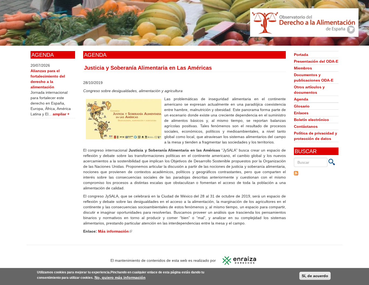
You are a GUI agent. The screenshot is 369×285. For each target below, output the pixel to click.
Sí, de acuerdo (315, 276)
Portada (301, 54)
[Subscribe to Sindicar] (316, 173)
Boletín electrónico (311, 120)
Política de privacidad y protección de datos (315, 136)
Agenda (301, 99)
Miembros (303, 68)
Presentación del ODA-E (316, 61)
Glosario (302, 106)
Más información (115, 231)
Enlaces (301, 113)
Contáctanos (306, 126)
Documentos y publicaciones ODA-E (313, 77)
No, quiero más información (120, 277)
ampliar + (61, 114)
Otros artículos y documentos (309, 90)
